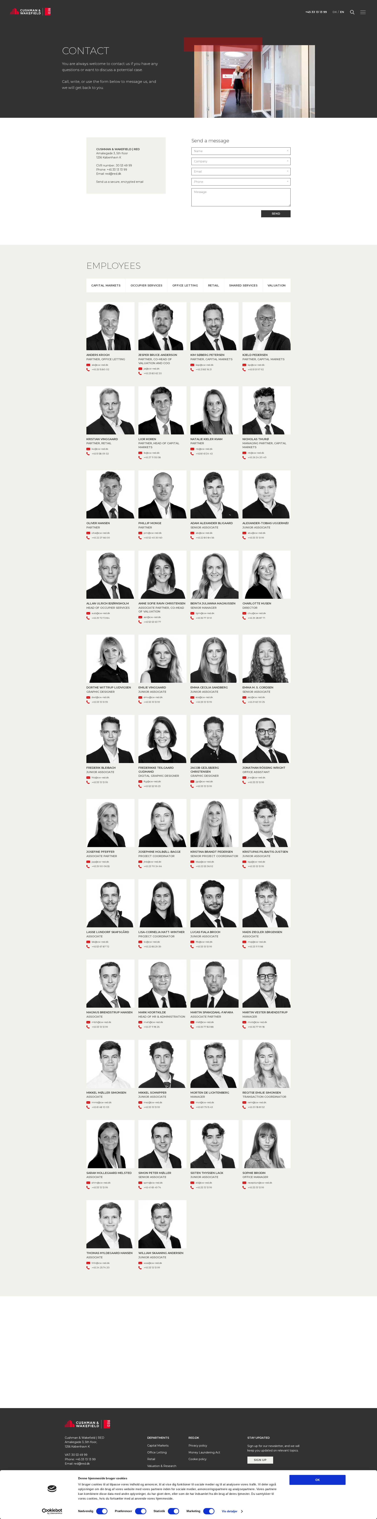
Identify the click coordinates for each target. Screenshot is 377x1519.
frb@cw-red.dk (100, 777)
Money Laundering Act (204, 1452)
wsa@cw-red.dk (153, 1262)
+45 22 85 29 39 (152, 946)
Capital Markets (106, 285)
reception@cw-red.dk (260, 1182)
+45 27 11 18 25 (151, 1026)
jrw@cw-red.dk (256, 777)
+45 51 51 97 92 (256, 369)
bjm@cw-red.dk (205, 613)
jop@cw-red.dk (100, 861)
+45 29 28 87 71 (256, 617)
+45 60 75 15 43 (204, 1107)
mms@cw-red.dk (102, 1102)
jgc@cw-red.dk (204, 781)
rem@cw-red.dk (257, 1102)
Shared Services (243, 285)
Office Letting (185, 285)
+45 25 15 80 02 (100, 369)
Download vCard (110, 326)
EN (342, 12)
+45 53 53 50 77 (152, 621)
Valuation (277, 285)
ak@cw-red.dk (100, 364)
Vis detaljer (229, 1511)
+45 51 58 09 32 (100, 453)
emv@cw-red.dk (153, 697)
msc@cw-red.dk (153, 1102)
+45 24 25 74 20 (101, 1267)
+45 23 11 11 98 (255, 946)
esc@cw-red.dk (256, 697)
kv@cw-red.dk (100, 448)
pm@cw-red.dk (153, 532)
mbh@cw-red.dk (101, 1022)
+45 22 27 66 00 (101, 537)
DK (335, 12)
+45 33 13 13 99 (316, 12)
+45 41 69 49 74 (152, 1187)
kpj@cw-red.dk (256, 861)
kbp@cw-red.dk (205, 861)
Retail (213, 285)
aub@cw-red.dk (101, 613)
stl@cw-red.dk (204, 1182)
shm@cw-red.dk (101, 1182)
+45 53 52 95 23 (152, 786)
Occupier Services (146, 285)
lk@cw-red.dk (151, 452)
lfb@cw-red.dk (204, 941)
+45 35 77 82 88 (205, 1026)
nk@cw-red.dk (204, 448)
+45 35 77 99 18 (256, 1026)
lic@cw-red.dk (152, 941)
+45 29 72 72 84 (101, 617)
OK (317, 1480)
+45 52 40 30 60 (153, 537)
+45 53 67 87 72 (100, 946)
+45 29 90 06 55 (101, 866)
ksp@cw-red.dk (204, 364)
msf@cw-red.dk (205, 1022)
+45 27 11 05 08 (152, 457)
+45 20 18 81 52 (256, 1107)
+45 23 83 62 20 (153, 373)
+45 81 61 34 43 (204, 453)
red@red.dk (113, 173)
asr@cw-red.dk (152, 617)
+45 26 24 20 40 (257, 457)
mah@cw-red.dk (153, 1022)
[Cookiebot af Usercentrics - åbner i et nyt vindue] (52, 1511)
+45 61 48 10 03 (100, 1107)
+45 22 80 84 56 (205, 537)
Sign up (260, 1460)
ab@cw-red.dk (204, 532)
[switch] (140, 1511)
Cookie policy (197, 1459)
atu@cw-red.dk (256, 532)
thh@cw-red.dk (101, 1262)
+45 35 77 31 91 (204, 617)
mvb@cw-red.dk (257, 1022)
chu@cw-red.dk (257, 613)
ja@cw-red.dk (151, 368)
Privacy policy (197, 1446)
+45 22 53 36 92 (204, 866)
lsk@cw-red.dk (100, 941)
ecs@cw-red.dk (204, 697)
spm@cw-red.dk (153, 1182)
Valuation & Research (161, 1466)
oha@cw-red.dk (101, 532)
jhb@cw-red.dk (152, 861)
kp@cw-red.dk (256, 364)
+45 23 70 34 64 (153, 866)
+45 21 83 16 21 (204, 369)
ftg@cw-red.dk (152, 781)
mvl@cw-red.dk (205, 1102)
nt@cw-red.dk (256, 452)
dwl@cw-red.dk (101, 697)
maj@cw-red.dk (257, 941)
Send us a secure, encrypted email (119, 182)
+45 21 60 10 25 (256, 701)
